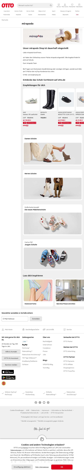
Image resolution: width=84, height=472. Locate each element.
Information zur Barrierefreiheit (61, 410)
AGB (27, 410)
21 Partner (24, 447)
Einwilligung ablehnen (22, 467)
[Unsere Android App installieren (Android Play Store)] (8, 378)
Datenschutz (35, 410)
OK (62, 467)
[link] (4, 383)
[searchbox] (32, 5)
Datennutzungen (16, 450)
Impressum (45, 410)
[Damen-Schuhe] (52, 150)
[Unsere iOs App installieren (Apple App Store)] (8, 372)
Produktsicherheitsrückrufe (29, 413)
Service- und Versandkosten (53, 417)
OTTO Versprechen (57, 413)
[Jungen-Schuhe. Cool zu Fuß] (52, 254)
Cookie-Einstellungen (17, 410)
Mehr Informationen (42, 467)
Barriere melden (11, 365)
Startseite (5, 20)
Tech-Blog (46, 368)
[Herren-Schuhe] (52, 185)
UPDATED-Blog (48, 364)
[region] (42, 455)
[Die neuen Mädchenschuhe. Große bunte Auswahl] (52, 219)
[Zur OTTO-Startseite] (8, 5)
